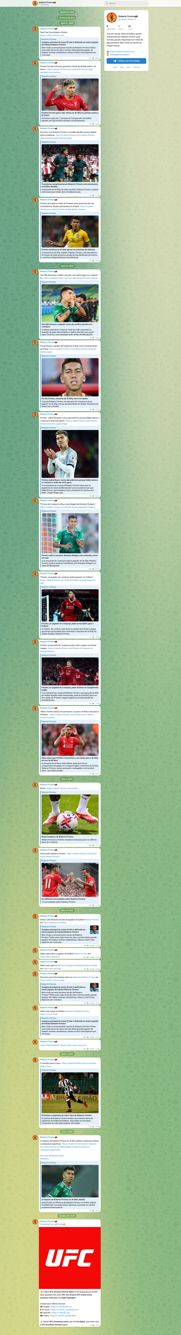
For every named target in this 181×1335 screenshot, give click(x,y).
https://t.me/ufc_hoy (61, 1312)
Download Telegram (129, 61)
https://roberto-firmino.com (52, 35)
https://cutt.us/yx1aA (76, 1045)
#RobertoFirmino (56, 1156)
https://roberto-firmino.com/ (122, 51)
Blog (122, 67)
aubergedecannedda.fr (120, 54)
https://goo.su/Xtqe (52, 968)
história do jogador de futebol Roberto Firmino (77, 965)
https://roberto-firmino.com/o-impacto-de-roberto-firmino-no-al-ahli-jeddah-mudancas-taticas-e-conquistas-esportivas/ (68, 1147)
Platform (136, 67)
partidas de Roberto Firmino (76, 1011)
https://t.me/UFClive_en (61, 1307)
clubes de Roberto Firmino (84, 977)
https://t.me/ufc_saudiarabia (63, 1315)
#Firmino (44, 1156)
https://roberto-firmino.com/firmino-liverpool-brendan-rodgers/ (67, 507)
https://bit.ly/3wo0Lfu (50, 957)
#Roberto (44, 1159)
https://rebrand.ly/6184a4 (54, 922)
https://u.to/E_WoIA (49, 1014)
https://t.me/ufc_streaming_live (64, 1309)
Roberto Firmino (91, 919)
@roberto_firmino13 (127, 19)
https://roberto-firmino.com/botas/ (62, 788)
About (115, 67)
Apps (129, 67)
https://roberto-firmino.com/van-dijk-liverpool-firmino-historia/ (71, 278)
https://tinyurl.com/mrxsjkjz (52, 980)
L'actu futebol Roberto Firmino (53, 1045)
